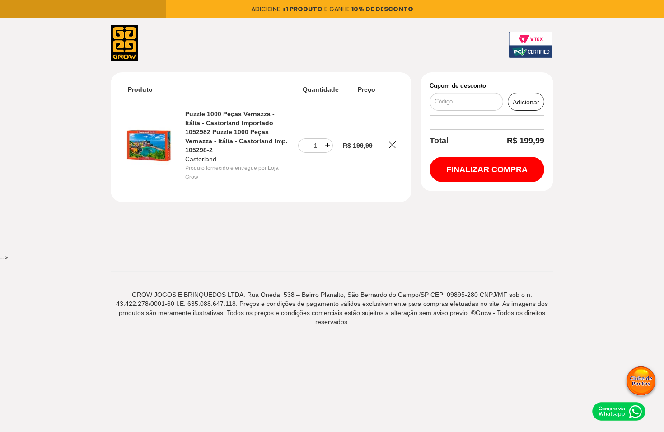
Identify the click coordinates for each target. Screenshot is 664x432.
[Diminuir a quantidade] (303, 145)
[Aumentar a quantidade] (327, 145)
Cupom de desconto (458, 85)
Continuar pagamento (487, 169)
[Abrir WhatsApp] (619, 411)
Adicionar (526, 102)
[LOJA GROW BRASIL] (124, 42)
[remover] (392, 146)
